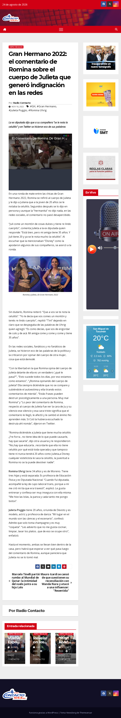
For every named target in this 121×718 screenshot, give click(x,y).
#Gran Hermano (46, 106)
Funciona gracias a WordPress (44, 712)
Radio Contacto (22, 102)
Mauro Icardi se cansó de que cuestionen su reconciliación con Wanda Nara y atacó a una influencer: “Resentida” (54, 582)
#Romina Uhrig (37, 110)
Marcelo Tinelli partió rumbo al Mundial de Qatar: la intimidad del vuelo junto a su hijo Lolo (26, 581)
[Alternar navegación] (61, 29)
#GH (32, 106)
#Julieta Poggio (18, 110)
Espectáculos (16, 47)
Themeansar (86, 712)
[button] (116, 29)
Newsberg (71, 712)
